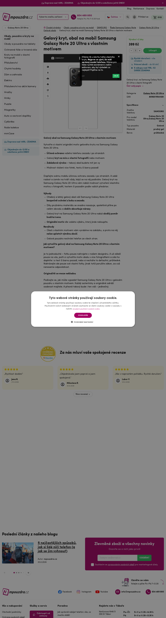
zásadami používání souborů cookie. (86, 309)
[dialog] (83, 309)
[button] (83, 321)
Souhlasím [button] (83, 315)
